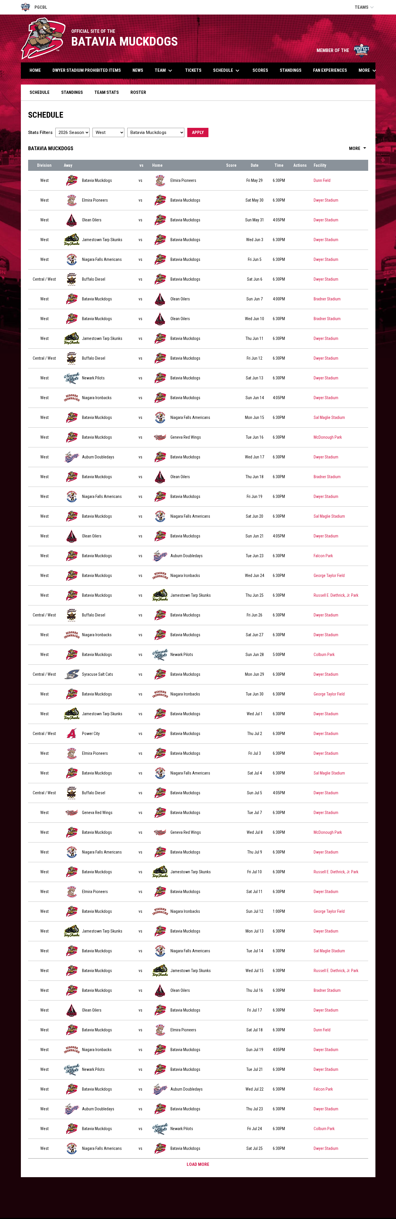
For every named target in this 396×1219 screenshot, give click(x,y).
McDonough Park (328, 437)
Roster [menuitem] (140, 92)
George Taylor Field (329, 575)
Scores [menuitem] (260, 70)
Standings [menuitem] (290, 70)
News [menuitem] (137, 70)
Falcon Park (323, 555)
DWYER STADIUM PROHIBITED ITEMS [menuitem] (86, 70)
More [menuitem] (368, 70)
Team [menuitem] (164, 70)
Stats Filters (40, 132)
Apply (198, 132)
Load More (198, 1164)
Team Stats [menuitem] (109, 92)
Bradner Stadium (327, 299)
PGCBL (34, 8)
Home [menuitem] (35, 70)
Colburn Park (324, 654)
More (358, 148)
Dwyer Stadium (326, 200)
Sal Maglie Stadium (329, 417)
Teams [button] (365, 7)
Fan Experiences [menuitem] (330, 70)
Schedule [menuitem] (227, 70)
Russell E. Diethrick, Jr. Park (336, 595)
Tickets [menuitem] (193, 70)
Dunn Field (322, 180)
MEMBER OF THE (343, 50)
